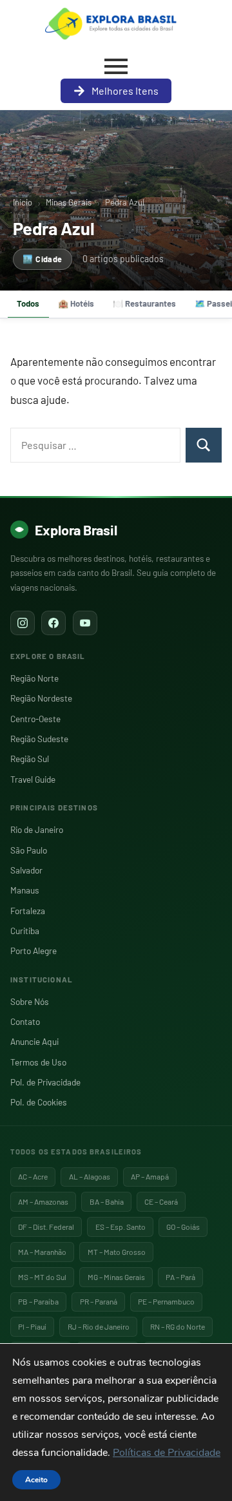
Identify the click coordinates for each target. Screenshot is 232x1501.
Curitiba (24, 930)
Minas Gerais (69, 202)
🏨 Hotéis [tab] (76, 303)
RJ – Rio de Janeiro (99, 1326)
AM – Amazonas (43, 1201)
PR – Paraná (98, 1301)
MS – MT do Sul (42, 1276)
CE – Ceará (161, 1201)
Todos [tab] (28, 303)
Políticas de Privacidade (166, 1453)
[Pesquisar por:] (95, 445)
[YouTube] (85, 623)
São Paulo (28, 850)
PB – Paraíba (38, 1301)
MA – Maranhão (42, 1251)
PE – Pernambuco (166, 1301)
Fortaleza (27, 910)
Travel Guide (32, 779)
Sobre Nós (29, 1001)
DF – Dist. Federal (46, 1226)
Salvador (26, 870)
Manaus (24, 889)
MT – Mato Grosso (117, 1251)
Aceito (36, 1480)
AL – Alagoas (89, 1176)
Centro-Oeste (35, 718)
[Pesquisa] (204, 445)
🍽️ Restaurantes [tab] (144, 303)
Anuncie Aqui (34, 1041)
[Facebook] (53, 623)
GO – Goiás (183, 1226)
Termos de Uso (38, 1061)
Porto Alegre (33, 950)
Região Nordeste (41, 698)
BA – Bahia (107, 1201)
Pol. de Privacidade (45, 1081)
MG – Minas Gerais (116, 1276)
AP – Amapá (150, 1176)
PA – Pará (180, 1276)
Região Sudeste (39, 738)
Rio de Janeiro (36, 829)
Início (22, 202)
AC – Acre (33, 1176)
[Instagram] (22, 623)
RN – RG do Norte (177, 1326)
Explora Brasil (76, 529)
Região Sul (29, 758)
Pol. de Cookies (38, 1101)
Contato (25, 1021)
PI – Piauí (32, 1326)
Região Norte (34, 678)
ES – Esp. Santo (120, 1226)
